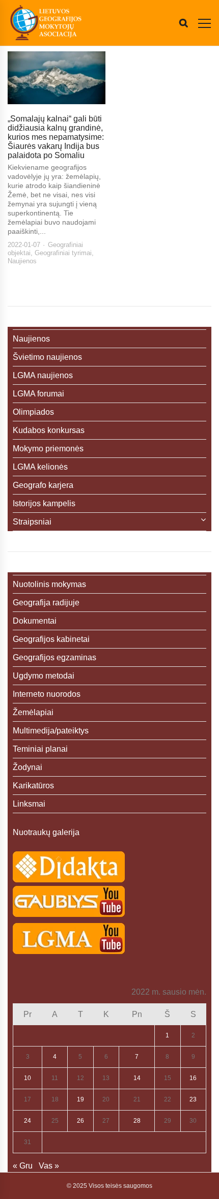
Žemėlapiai (33, 712)
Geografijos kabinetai (51, 639)
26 (80, 1120)
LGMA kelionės (40, 467)
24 (27, 1120)
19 (80, 1099)
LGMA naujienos (43, 375)
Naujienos (22, 261)
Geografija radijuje (46, 602)
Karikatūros (33, 785)
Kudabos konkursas (49, 430)
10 (27, 1078)
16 (193, 1078)
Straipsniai (32, 521)
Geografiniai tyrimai (63, 253)
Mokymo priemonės (48, 448)
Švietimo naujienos (47, 357)
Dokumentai (35, 621)
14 (137, 1078)
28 (137, 1120)
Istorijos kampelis (44, 503)
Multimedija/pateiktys (51, 730)
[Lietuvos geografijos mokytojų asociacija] (46, 23)
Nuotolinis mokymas (49, 584)
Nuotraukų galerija (46, 832)
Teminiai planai (40, 749)
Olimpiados (33, 412)
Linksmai (29, 804)
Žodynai (27, 767)
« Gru (23, 1165)
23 (193, 1099)
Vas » (49, 1165)
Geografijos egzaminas (54, 657)
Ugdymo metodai (43, 675)
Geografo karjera (43, 485)
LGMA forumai (38, 393)
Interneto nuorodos (46, 694)
